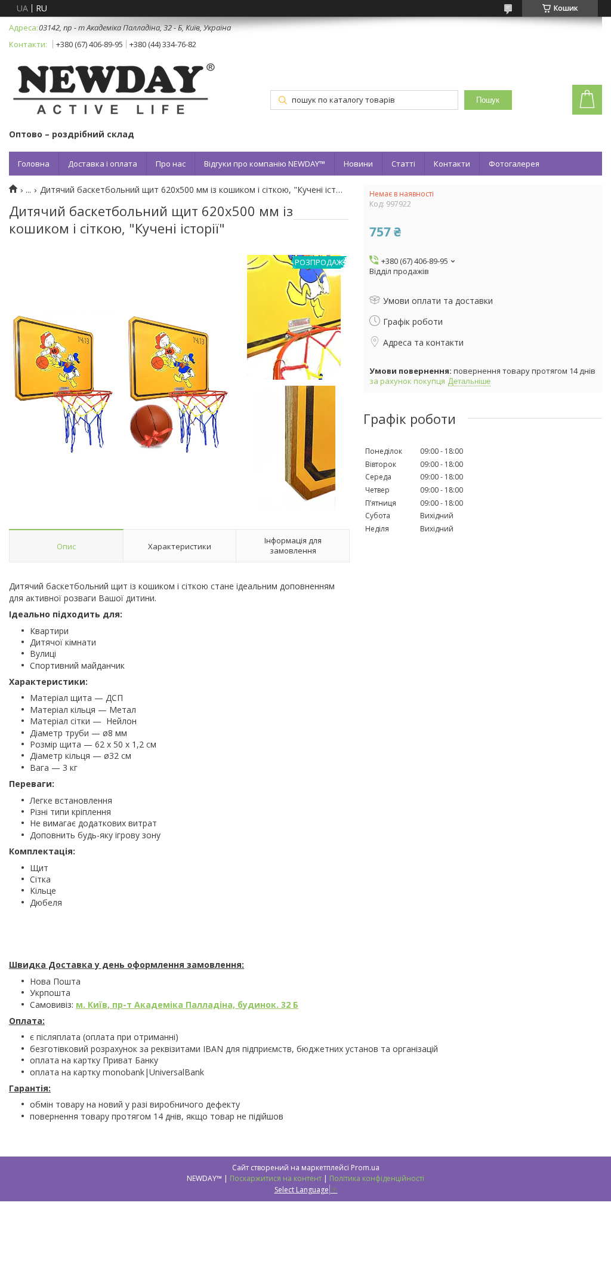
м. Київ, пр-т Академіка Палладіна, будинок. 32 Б (187, 1004)
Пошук (487, 100)
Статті (403, 163)
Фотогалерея (514, 163)
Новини (358, 163)
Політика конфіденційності (376, 1178)
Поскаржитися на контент (276, 1178)
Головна (34, 163)
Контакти (452, 163)
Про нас (171, 163)
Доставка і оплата (102, 163)
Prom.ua (365, 1167)
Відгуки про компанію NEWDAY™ (264, 163)
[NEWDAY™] (113, 91)
